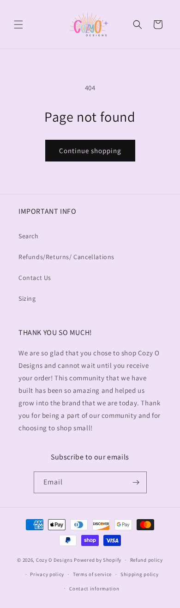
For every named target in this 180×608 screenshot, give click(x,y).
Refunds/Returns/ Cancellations (66, 257)
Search (28, 236)
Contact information (94, 588)
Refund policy (146, 560)
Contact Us (34, 277)
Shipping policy (139, 574)
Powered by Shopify (97, 560)
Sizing (27, 298)
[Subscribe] (136, 482)
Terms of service (92, 574)
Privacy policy (47, 574)
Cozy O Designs (54, 560)
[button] (18, 24)
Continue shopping (90, 150)
